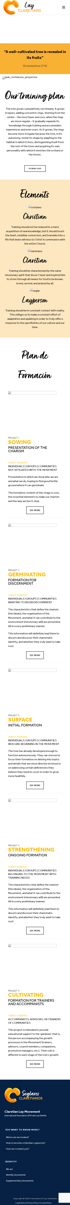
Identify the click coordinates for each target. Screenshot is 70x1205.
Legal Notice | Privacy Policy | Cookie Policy (33, 1203)
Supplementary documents (20, 1180)
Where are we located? (17, 1137)
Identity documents (16, 1174)
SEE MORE (35, 510)
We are (9, 1169)
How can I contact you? (17, 1148)
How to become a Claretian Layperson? (25, 1143)
